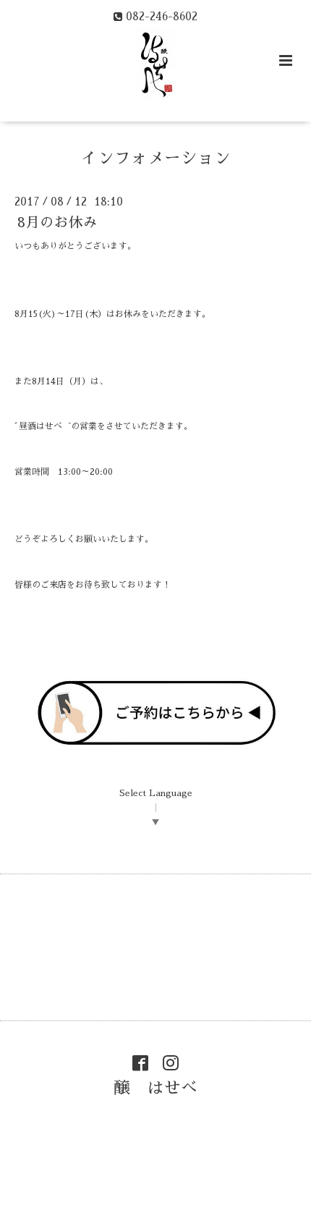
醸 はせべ (155, 1088)
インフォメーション (156, 158)
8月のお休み (57, 222)
